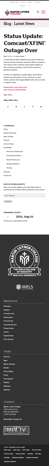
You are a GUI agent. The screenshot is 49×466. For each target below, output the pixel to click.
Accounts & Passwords (14, 151)
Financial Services (10, 324)
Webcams (7, 386)
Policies (9, 168)
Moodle (30, 2)
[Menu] (42, 11)
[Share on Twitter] (16, 107)
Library (6, 332)
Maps (5, 360)
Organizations (9, 335)
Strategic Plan (13, 2)
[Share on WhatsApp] (25, 107)
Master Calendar (9, 364)
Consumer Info (9, 313)
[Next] (41, 217)
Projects (6, 140)
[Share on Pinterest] (33, 107)
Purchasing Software (13, 155)
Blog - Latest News (19, 23)
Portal (23, 2)
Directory (7, 172)
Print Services (9, 339)
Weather (6, 382)
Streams (22, 6)
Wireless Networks (12, 164)
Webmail (38, 2)
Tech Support (8, 379)
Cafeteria (7, 310)
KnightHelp (8, 147)
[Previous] (8, 217)
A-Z (29, 6)
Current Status (9, 144)
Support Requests (10, 133)
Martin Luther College (18, 447)
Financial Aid (8, 321)
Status (10, 95)
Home (6, 129)
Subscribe (8, 201)
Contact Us (7, 175)
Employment (8, 317)
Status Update (19, 56)
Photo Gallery (8, 371)
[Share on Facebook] (8, 107)
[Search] (37, 11)
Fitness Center (9, 328)
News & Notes (8, 136)
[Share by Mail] (41, 107)
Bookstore (7, 306)
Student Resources (13, 160)
